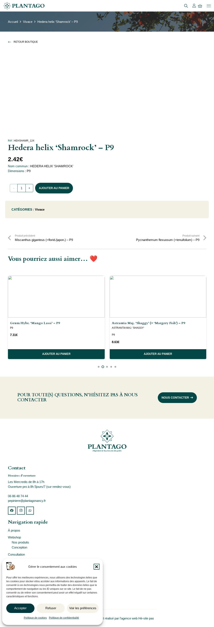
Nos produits (20, 542)
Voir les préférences (82, 608)
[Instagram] (21, 511)
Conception (19, 547)
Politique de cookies (35, 617)
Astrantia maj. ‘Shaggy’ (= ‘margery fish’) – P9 (148, 323)
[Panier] (200, 6)
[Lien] (194, 6)
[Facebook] (12, 511)
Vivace (27, 21)
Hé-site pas (146, 618)
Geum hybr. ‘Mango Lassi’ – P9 (35, 323)
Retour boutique (26, 41)
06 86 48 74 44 (18, 496)
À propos (14, 530)
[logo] (24, 5)
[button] (96, 567)
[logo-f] (107, 441)
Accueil (13, 21)
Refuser (50, 608)
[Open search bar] (186, 6)
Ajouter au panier (54, 188)
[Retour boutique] (11, 42)
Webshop (14, 537)
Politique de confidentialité (64, 617)
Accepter (20, 608)
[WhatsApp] (30, 511)
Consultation (16, 554)
